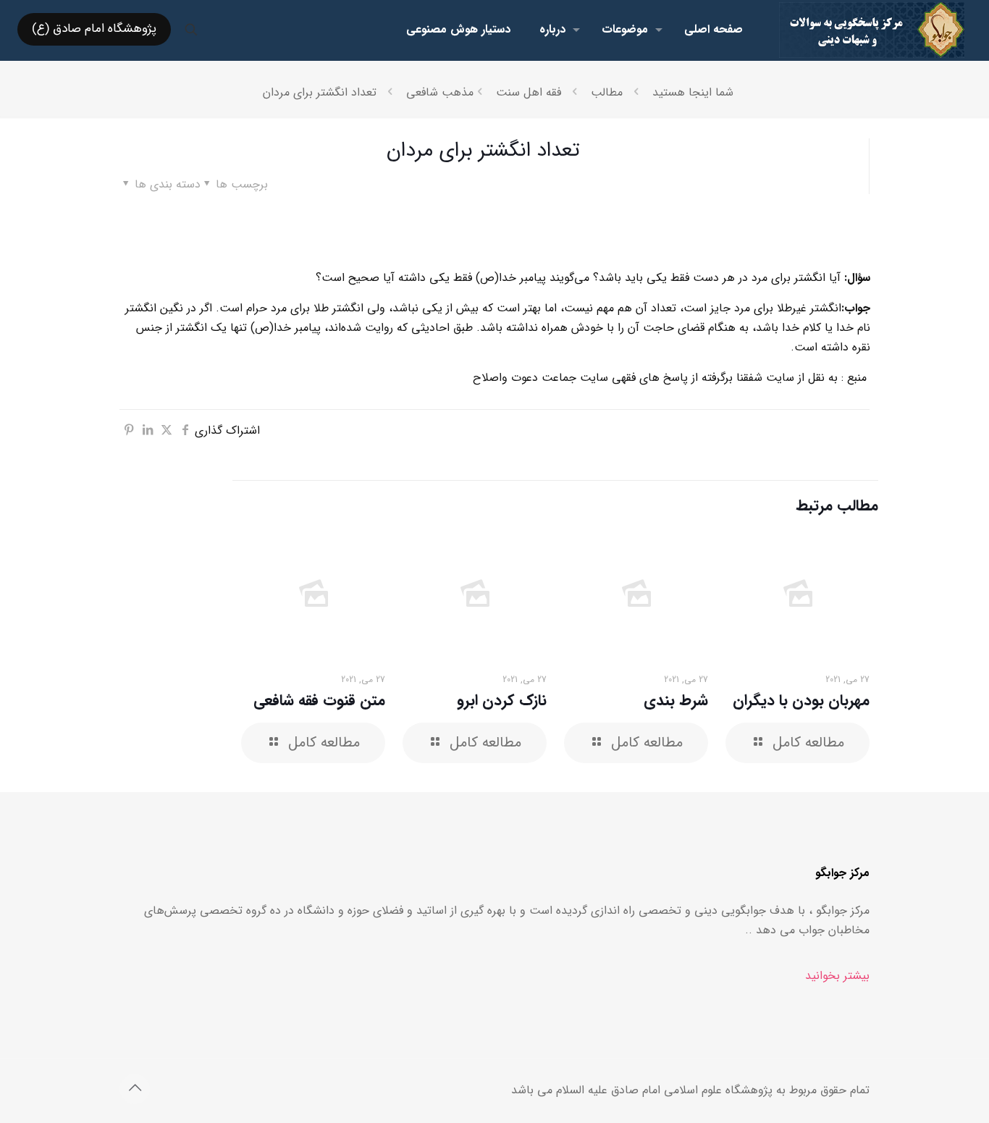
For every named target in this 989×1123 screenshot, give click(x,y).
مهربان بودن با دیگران (801, 700)
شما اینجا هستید (692, 92)
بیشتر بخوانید (837, 976)
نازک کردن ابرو (502, 700)
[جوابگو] (872, 29)
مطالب (607, 92)
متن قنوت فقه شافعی (319, 700)
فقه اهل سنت (528, 92)
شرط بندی (676, 700)
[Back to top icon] (134, 1089)
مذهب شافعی (440, 92)
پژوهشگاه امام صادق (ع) (94, 28)
